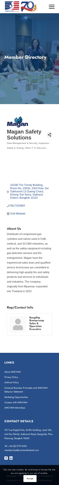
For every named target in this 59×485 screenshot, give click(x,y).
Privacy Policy (11, 377)
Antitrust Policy (11, 382)
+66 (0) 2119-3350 (17, 446)
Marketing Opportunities (16, 397)
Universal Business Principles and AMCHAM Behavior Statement (25, 389)
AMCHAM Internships (14, 407)
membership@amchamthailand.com (21, 450)
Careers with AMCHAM (15, 402)
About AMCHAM (12, 371)
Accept (30, 478)
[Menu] (50, 6)
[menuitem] (50, 6)
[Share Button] (49, 134)
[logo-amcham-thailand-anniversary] (24, 6)
